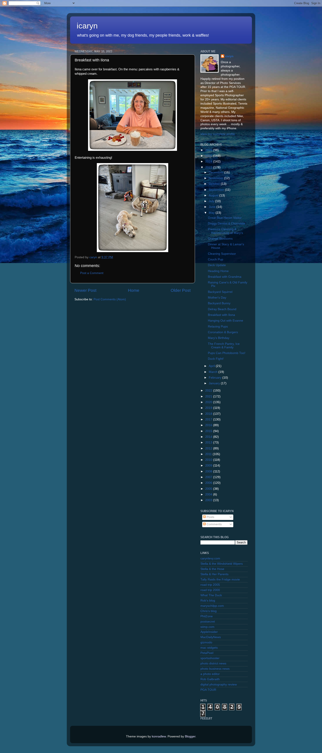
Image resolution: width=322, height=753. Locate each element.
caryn (229, 56)
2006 (209, 482)
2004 (209, 494)
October (215, 183)
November (216, 178)
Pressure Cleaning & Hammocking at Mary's (225, 231)
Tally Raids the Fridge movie (220, 579)
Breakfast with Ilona (221, 315)
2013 (209, 442)
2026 (209, 150)
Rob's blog (207, 600)
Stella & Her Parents (214, 574)
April (212, 366)
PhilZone (206, 616)
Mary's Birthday (218, 338)
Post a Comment (91, 273)
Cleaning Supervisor (222, 253)
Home (133, 290)
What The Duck (211, 595)
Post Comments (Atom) (110, 299)
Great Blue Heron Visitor (225, 217)
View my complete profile (217, 134)
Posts (210, 517)
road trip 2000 (210, 590)
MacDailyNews (210, 637)
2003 (209, 500)
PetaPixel (206, 653)
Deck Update (217, 265)
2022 (209, 390)
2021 (209, 396)
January (215, 383)
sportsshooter (209, 658)
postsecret (207, 621)
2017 (209, 419)
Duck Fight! (216, 358)
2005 (209, 488)
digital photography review (218, 684)
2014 (209, 436)
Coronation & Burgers (223, 332)
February (215, 377)
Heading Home (218, 271)
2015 (209, 431)
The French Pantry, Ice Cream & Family (224, 345)
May (212, 212)
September (217, 189)
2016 (209, 425)
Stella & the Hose (212, 569)
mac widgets (209, 647)
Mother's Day (217, 297)
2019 (209, 407)
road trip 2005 (210, 584)
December (216, 172)
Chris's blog (208, 611)
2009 (209, 465)
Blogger (190, 736)
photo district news (213, 663)
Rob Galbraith (210, 679)
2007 (209, 477)
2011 (209, 454)
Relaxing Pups (218, 326)
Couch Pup (215, 259)
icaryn (87, 25)
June (212, 206)
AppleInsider (209, 632)
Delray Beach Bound (222, 309)
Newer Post (85, 290)
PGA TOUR (208, 689)
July (212, 201)
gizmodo (206, 642)
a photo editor (210, 674)
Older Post (181, 290)
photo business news (215, 668)
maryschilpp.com (212, 605)
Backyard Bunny (219, 303)
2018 (209, 413)
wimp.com (207, 626)
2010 (209, 459)
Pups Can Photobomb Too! (226, 353)
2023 (209, 167)
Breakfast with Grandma (224, 276)
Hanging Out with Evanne (225, 320)
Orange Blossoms (220, 238)
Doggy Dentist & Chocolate (226, 223)
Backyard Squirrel (220, 292)
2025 (209, 155)
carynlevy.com (210, 558)
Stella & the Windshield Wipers (221, 563)
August (214, 195)
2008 (209, 471)
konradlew (159, 736)
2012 (209, 448)
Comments (214, 524)
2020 (209, 402)
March (213, 372)
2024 (209, 161)
